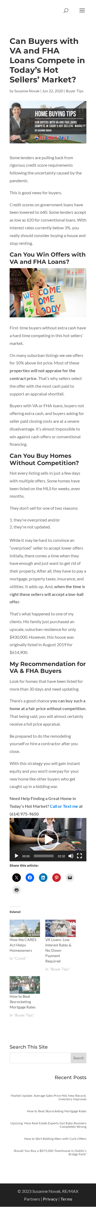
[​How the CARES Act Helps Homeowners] (25, 928)
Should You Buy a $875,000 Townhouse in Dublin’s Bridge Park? (50, 1152)
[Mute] (71, 856)
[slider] (44, 856)
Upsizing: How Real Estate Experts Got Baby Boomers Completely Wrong (48, 1125)
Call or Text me (64, 806)
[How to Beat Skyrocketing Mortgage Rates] (25, 984)
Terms (66, 1198)
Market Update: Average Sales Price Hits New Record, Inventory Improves (48, 1097)
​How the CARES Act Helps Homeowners (23, 945)
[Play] (16, 856)
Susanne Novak (26, 91)
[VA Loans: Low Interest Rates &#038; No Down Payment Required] (60, 928)
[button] (48, 839)
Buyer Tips (74, 91)
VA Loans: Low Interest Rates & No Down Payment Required (58, 950)
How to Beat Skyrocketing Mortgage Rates (22, 1001)
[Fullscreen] (79, 856)
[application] (48, 839)
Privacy (50, 1198)
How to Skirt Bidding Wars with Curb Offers (55, 1139)
